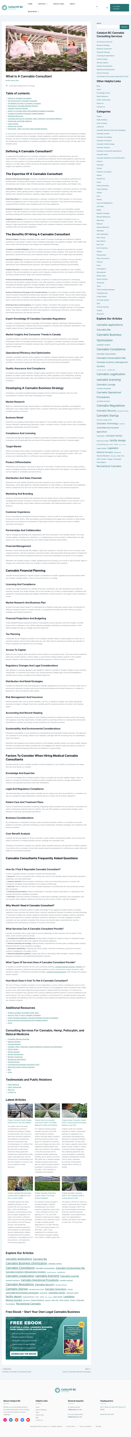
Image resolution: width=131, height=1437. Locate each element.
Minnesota (26, 1300)
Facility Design (13, 1049)
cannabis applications (19, 1258)
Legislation (69, 1296)
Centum (99, 161)
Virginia (99, 310)
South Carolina (102, 279)
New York (55, 1300)
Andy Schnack (102, 123)
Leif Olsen (100, 206)
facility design (14, 1296)
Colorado (70, 1289)
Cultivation (43, 1293)
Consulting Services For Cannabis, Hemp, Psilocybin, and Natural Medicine (35, 119)
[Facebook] (22, 1420)
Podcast (100, 262)
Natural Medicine (37, 1300)
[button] (46, 4)
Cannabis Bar (40, 1259)
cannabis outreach (66, 1280)
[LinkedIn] (11, 1420)
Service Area (58, 4)
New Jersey (101, 238)
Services (42, 4)
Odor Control (64, 1300)
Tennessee (100, 283)
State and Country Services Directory (21, 1067)
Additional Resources (15, 116)
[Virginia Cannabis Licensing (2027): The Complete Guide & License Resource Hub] (74, 1183)
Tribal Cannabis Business (106, 290)
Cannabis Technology (55, 1289)
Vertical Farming (14, 1062)
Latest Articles (13, 124)
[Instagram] (5, 1420)
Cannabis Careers (103, 134)
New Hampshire (102, 234)
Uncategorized (102, 293)
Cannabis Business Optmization (26, 1263)
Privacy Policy (70, 1426)
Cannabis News (102, 154)
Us (102, 103)
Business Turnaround (15, 1057)
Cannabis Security (44, 1284)
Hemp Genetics (102, 189)
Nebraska (48, 1300)
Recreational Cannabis (28, 1303)
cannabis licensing (47, 1275)
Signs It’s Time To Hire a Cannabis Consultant (24, 1015)
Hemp (99, 182)
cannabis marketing (13, 1280)
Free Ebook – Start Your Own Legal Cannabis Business (27, 129)
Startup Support (103, 63)
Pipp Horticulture (103, 258)
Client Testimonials (14, 1087)
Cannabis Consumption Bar (70, 1268)
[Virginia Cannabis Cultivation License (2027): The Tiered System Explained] (47, 1183)
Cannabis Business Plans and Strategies (111, 130)
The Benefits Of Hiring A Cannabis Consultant (24, 103)
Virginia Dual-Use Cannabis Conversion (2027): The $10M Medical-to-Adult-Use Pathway (46, 1122)
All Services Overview (104, 42)
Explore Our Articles (15, 126)
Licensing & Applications (105, 56)
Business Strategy (14, 1042)
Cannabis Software (61, 1285)
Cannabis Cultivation (104, 141)
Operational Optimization (17, 1059)
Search (99, 23)
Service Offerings (41, 1410)
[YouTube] (28, 1420)
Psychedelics (10, 1304)
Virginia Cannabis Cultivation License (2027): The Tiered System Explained (45, 1195)
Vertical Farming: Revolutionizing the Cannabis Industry (28, 1020)
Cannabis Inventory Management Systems (26, 1272)
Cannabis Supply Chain (36, 1289)
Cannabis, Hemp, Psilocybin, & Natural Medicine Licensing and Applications (35, 1047)
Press (99, 265)
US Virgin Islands (103, 300)
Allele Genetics (102, 120)
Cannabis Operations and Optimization (111, 158)
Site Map (98, 1426)
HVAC (37, 1297)
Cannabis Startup (17, 1288)
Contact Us (12, 1092)
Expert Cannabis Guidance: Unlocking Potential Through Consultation (33, 1018)
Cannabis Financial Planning (18, 108)
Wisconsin (100, 314)
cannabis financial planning (56, 972)
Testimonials (105, 100)
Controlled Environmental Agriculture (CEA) (23, 1064)
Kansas (50, 1297)
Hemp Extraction (103, 186)
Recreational (101, 272)
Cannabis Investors (51, 1272)
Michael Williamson (103, 217)
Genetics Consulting (104, 172)
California (100, 127)
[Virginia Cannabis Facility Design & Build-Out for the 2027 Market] (20, 1110)
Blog (9, 1070)
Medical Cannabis (14, 1300)
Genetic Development (15, 1054)
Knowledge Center (103, 93)
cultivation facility (56, 1292)
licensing (79, 967)
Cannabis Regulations (20, 1284)
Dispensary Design (72, 1293)
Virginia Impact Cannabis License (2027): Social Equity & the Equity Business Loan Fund (74, 1122)
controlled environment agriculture (22, 1292)
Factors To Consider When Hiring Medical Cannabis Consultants (31, 111)
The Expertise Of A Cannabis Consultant (22, 101)
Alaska (99, 116)
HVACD (42, 1297)
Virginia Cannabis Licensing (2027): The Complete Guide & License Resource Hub (73, 1195)
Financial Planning (14, 1044)
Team (37, 1412)
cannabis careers (55, 1264)
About (72, 4)
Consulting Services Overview (18, 1039)
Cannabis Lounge (69, 1276)
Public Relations (13, 1085)
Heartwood (101, 179)
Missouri (100, 224)
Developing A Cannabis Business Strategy (23, 106)
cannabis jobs (61, 1272)
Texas (99, 286)
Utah (98, 303)
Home (30, 4)
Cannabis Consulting (104, 137)
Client (99, 100)
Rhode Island (101, 276)
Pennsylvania (101, 255)
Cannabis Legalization (20, 1275)
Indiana (99, 192)
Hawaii (99, 175)
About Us (11, 1090)
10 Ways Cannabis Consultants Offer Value (23, 1013)
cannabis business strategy (65, 967)
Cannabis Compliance (20, 1267)
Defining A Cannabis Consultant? (20, 98)
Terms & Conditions (85, 1426)
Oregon (72, 1300)
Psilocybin (80, 1300)
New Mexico (101, 241)
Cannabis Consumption (45, 1268)
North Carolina (102, 248)
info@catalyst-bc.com (75, 1409)
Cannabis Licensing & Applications (109, 151)
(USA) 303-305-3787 (107, 1414)
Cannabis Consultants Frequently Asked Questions (26, 113)
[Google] (16, 1420)
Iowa (46, 1297)
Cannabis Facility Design (106, 144)
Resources (32, 12)
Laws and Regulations (104, 203)
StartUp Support (14, 1052)
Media (99, 210)
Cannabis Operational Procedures (40, 1280)
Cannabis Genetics (103, 147)
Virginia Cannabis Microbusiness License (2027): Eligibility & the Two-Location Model (19, 1195)
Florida (99, 168)
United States (102, 296)
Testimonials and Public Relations (20, 121)
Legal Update (58, 1297)
